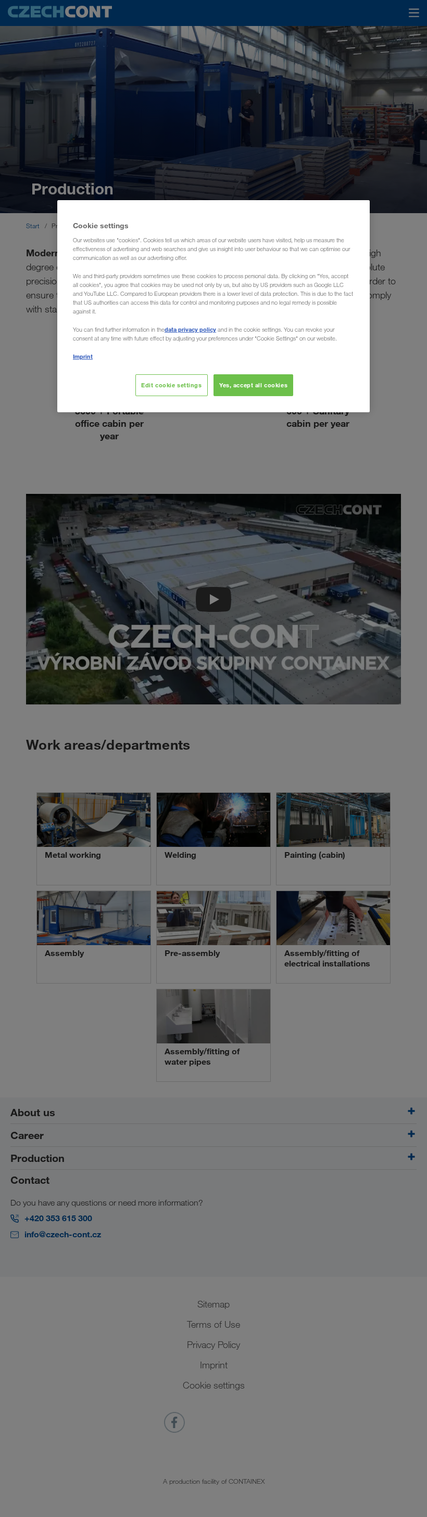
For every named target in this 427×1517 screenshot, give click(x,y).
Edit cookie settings (171, 385)
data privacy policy (190, 329)
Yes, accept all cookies (253, 385)
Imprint (83, 356)
